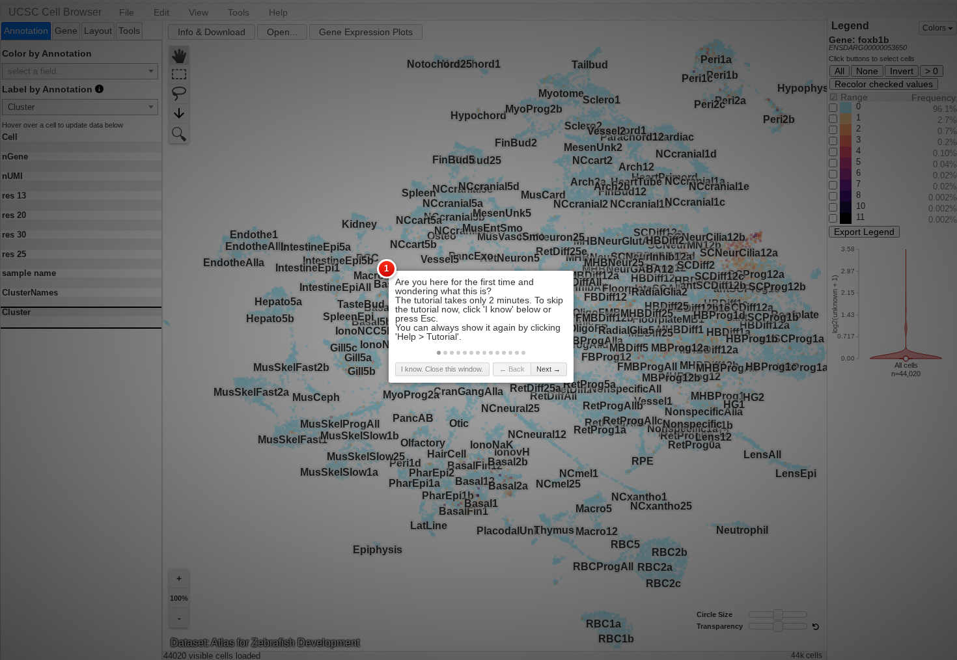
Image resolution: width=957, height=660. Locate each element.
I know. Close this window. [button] (442, 369)
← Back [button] (512, 369)
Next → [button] (548, 369)
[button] (439, 353)
